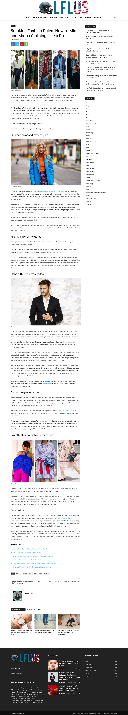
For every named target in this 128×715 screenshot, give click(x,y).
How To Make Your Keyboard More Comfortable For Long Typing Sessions (101, 89)
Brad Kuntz (62, 682)
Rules (40, 573)
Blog (87, 106)
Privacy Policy (105, 713)
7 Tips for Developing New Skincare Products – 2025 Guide (69, 663)
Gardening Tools (91, 142)
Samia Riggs (15, 39)
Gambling (89, 133)
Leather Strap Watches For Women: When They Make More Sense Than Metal (21, 632)
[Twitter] (17, 44)
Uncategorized (91, 199)
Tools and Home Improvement (96, 193)
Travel (73, 17)
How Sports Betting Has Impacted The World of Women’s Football (101, 77)
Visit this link (47, 384)
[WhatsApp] (26, 44)
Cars (80, 17)
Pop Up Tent (90, 169)
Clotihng (18, 573)
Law (87, 157)
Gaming (88, 136)
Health (88, 17)
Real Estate (90, 172)
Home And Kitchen (92, 154)
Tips (87, 190)
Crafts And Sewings (92, 118)
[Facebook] (13, 44)
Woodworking (90, 205)
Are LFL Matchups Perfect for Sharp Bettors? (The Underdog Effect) (100, 62)
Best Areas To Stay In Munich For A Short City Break (100, 44)
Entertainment (91, 124)
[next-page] (15, 638)
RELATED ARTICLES (18, 609)
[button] (115, 18)
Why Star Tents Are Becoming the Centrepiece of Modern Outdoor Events (101, 50)
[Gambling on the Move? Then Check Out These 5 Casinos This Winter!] (53, 690)
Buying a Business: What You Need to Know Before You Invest (25, 583)
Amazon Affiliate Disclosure (92, 713)
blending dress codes (63, 518)
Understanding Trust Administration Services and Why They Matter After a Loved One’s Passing (100, 69)
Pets (87, 166)
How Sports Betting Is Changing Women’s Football (99, 37)
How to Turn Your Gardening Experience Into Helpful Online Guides (100, 31)
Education (64, 17)
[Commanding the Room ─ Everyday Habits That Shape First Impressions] (69, 621)
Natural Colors (33, 573)
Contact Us (114, 713)
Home (28, 17)
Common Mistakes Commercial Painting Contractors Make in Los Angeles (99, 56)
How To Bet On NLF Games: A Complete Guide (64, 582)
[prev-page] (12, 638)
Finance (88, 130)
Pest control (90, 163)
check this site (62, 116)
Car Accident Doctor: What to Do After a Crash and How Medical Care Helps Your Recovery (101, 83)
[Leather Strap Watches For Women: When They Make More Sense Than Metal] (21, 621)
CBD (87, 115)
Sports (88, 178)
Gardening (98, 17)
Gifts (87, 145)
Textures (46, 573)
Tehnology (89, 184)
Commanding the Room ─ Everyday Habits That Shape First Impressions (68, 632)
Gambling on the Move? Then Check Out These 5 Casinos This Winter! (68, 688)
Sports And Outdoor (93, 181)
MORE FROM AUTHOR (34, 609)
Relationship (90, 175)
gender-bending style (66, 411)
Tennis (88, 187)
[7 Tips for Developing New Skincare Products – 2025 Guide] (53, 665)
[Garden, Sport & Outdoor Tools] (64, 7)
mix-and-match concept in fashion (51, 191)
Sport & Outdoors (40, 17)
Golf (87, 148)
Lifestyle (89, 160)
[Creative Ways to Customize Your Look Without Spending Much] (45, 621)
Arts (87, 103)
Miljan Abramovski (64, 668)
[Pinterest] (22, 44)
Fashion (18, 23)
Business (53, 17)
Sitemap (80, 713)
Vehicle (88, 202)
